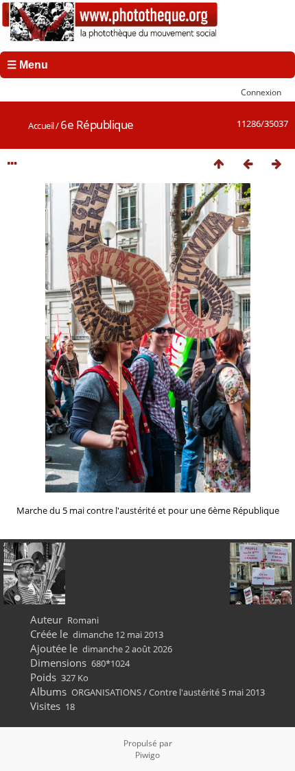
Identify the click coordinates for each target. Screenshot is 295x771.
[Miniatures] (218, 163)
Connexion (261, 91)
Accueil (41, 125)
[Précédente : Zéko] (247, 163)
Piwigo (147, 755)
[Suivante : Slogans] (276, 163)
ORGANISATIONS (106, 692)
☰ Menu (27, 65)
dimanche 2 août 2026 (127, 649)
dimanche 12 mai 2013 (118, 634)
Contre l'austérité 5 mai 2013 (207, 692)
